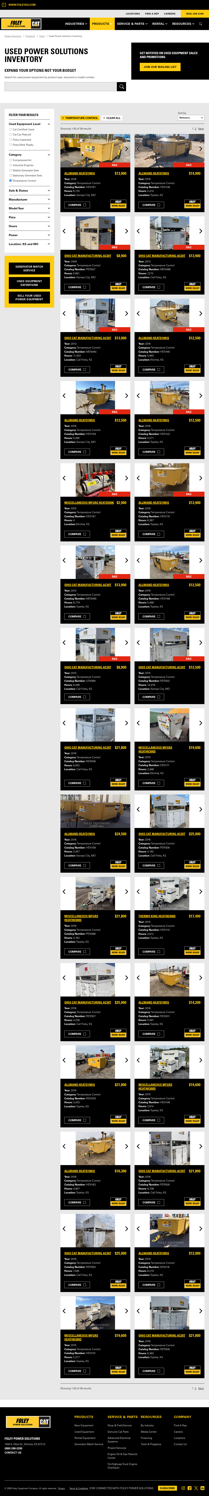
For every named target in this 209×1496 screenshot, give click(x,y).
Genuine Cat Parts (118, 1432)
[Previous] (64, 149)
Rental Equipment (84, 1438)
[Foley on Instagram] (183, 1489)
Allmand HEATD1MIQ (79, 173)
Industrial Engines (22, 165)
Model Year (16, 208)
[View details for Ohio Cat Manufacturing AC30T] (95, 233)
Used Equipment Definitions (29, 283)
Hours (13, 226)
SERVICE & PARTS (123, 1417)
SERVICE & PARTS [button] (131, 24)
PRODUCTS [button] (100, 24)
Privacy (61, 1489)
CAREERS (169, 13)
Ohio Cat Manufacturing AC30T (87, 256)
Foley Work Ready (22, 145)
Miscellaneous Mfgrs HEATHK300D (155, 749)
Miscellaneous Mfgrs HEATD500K (89, 503)
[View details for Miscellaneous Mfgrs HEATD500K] (95, 480)
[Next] (126, 149)
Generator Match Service (29, 268)
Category (15, 154)
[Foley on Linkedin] (202, 1489)
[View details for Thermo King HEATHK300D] (170, 893)
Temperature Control (24, 181)
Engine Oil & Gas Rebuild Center (122, 1456)
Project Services (117, 1448)
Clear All (113, 118)
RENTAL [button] (158, 24)
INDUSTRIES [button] (74, 24)
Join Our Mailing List (160, 67)
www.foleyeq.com (22, 4)
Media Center (149, 1432)
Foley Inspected (21, 140)
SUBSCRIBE (167, 1488)
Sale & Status (18, 190)
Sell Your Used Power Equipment (29, 297)
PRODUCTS (83, 1417)
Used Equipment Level (24, 124)
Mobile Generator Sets (25, 170)
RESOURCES (151, 1417)
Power (13, 235)
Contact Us (180, 1444)
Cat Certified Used (23, 129)
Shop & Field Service (120, 1425)
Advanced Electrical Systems (119, 1440)
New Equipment (83, 1425)
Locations (179, 1438)
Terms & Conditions (79, 1489)
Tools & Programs (151, 1444)
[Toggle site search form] (200, 24)
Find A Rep (180, 1425)
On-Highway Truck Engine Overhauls (122, 1466)
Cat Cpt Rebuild (21, 134)
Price (12, 217)
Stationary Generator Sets (27, 175)
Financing (146, 1438)
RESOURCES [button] (181, 24)
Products (30, 36)
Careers (178, 1432)
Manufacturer (18, 199)
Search (121, 86)
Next (201, 129)
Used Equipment (84, 1432)
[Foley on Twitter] (196, 1489)
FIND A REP (152, 13)
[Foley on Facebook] (190, 1489)
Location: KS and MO (23, 244)
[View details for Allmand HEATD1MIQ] (95, 150)
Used (42, 36)
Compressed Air (22, 160)
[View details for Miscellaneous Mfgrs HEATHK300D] (170, 725)
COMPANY (182, 1417)
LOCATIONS (133, 13)
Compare (74, 205)
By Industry (147, 1425)
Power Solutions (13, 36)
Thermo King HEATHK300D (157, 916)
